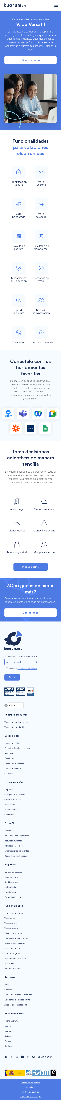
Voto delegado (11, 928)
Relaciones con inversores (16, 835)
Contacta (8, 1046)
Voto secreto (10, 918)
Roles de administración (15, 958)
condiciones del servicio (27, 669)
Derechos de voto (12, 948)
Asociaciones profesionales (17, 1004)
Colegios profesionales (14, 794)
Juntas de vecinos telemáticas (18, 994)
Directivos (9, 830)
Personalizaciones (12, 968)
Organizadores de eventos (16, 850)
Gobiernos (9, 814)
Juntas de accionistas (14, 743)
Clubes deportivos (12, 799)
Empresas (8, 789)
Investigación (10, 892)
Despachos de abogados (15, 856)
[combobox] (16, 705)
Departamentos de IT (14, 845)
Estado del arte (11, 877)
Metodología (10, 887)
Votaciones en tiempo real (16, 722)
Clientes (8, 989)
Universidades (11, 809)
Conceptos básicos (13, 872)
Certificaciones (11, 882)
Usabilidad (9, 963)
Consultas (8, 773)
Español (13, 705)
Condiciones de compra (30, 1096)
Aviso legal (31, 1087)
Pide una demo (30, 60)
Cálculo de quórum (13, 933)
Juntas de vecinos (12, 768)
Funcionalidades (13, 905)
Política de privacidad (30, 1083)
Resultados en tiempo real (16, 938)
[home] (27, 5)
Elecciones (9, 758)
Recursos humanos (13, 840)
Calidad (7, 1036)
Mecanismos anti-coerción (16, 943)
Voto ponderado (11, 923)
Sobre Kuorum (11, 1020)
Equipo (7, 1026)
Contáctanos (30, 612)
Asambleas (9, 753)
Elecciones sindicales (14, 763)
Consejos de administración (17, 748)
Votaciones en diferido (14, 727)
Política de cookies (30, 1092)
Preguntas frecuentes (14, 897)
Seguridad (10, 864)
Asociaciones (10, 804)
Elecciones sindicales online (17, 999)
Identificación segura (13, 913)
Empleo (7, 1031)
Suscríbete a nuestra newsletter (20, 656)
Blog (6, 984)
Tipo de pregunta (12, 953)
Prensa (7, 1041)
